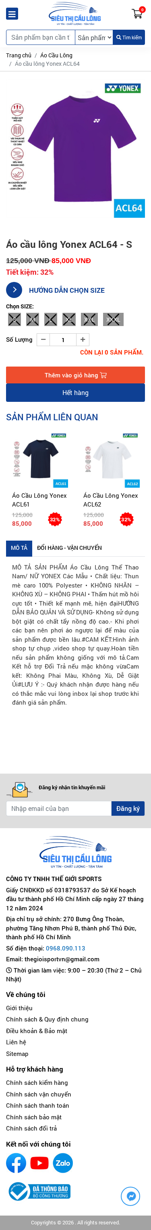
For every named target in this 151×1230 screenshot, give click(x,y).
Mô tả (19, 547)
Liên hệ (16, 1042)
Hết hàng (75, 392)
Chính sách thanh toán (37, 1105)
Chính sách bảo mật (34, 1117)
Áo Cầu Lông (56, 55)
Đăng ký (128, 808)
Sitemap (17, 1054)
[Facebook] (16, 1163)
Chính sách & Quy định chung (47, 1019)
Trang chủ (18, 55)
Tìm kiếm (131, 37)
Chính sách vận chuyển (38, 1094)
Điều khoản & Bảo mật (36, 1031)
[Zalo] (63, 1163)
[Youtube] (39, 1163)
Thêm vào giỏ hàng (72, 375)
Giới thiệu (19, 1008)
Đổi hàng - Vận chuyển (69, 547)
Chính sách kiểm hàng (37, 1082)
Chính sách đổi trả (31, 1128)
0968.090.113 (65, 948)
